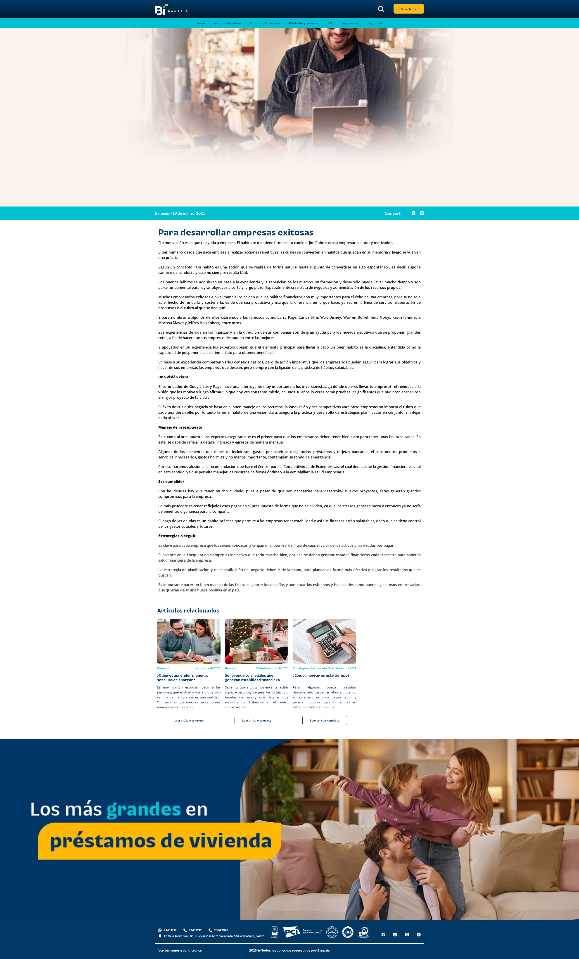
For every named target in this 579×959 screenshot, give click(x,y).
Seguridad (375, 23)
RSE (329, 23)
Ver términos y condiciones (180, 950)
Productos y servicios (303, 23)
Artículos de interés (227, 23)
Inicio (201, 23)
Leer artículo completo (189, 720)
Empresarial (350, 23)
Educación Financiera (265, 23)
